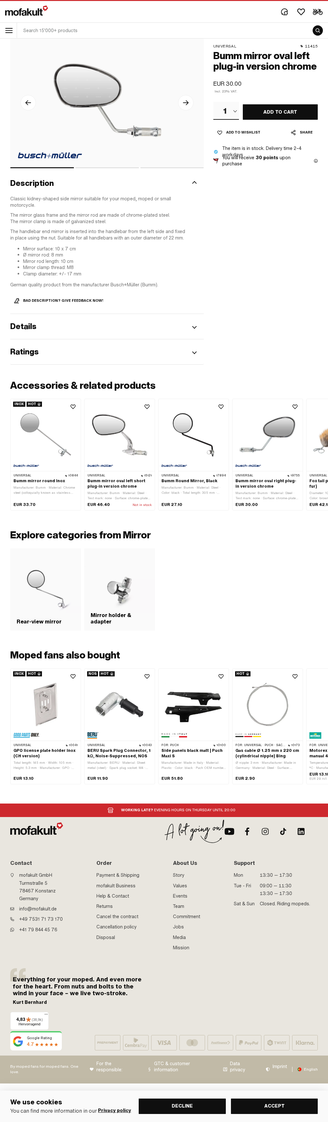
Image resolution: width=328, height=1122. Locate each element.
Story (178, 875)
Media (179, 937)
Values (180, 886)
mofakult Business (115, 886)
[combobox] (226, 111)
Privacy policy (114, 1110)
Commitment (186, 916)
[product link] (46, 454)
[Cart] (317, 12)
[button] (107, 183)
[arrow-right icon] (185, 102)
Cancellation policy (116, 927)
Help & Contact (112, 896)
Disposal (105, 937)
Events (180, 896)
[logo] (26, 10)
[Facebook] (247, 831)
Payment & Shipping (117, 875)
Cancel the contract (117, 916)
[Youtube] (229, 831)
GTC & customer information (172, 1067)
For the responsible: (109, 1067)
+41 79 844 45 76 (38, 929)
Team (178, 906)
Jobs (178, 927)
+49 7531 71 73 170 (41, 919)
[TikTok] (283, 831)
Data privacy (237, 1067)
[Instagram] (265, 831)
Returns (104, 906)
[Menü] (46, 1016)
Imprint (280, 1067)
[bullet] (42, 167)
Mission (181, 947)
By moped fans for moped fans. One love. (44, 1069)
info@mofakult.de (38, 909)
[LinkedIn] (301, 831)
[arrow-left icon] (28, 102)
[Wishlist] (301, 12)
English (311, 1069)
